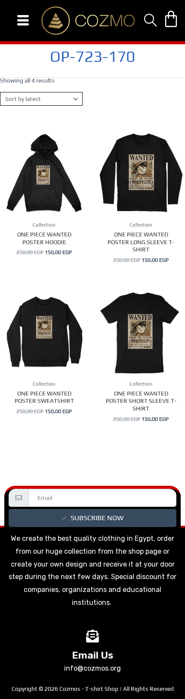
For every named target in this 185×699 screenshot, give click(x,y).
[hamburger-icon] (23, 21)
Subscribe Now (97, 518)
